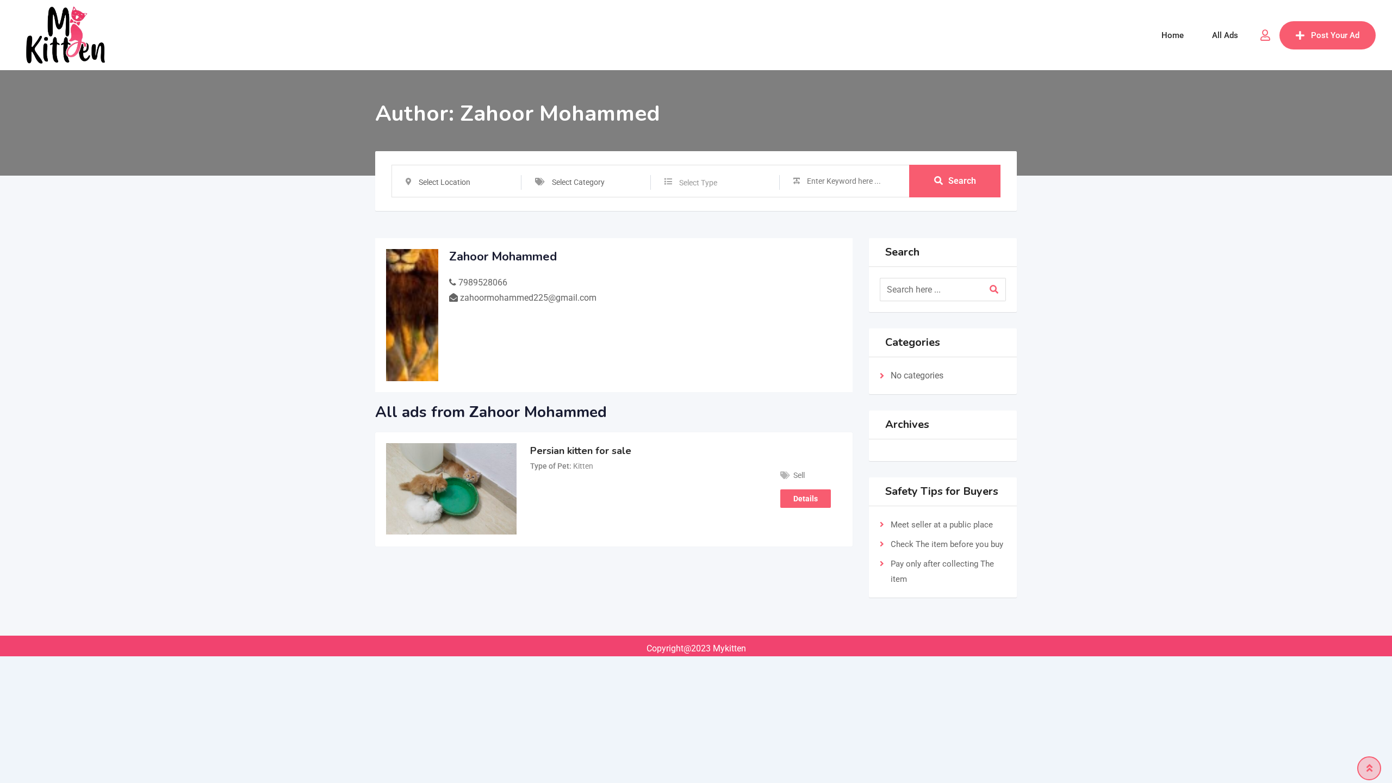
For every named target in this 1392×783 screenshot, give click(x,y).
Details (805, 498)
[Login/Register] (1265, 35)
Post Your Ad (1335, 35)
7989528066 (482, 282)
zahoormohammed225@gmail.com (528, 298)
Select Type (698, 182)
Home (1172, 35)
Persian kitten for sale (580, 450)
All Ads (1225, 35)
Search (962, 181)
